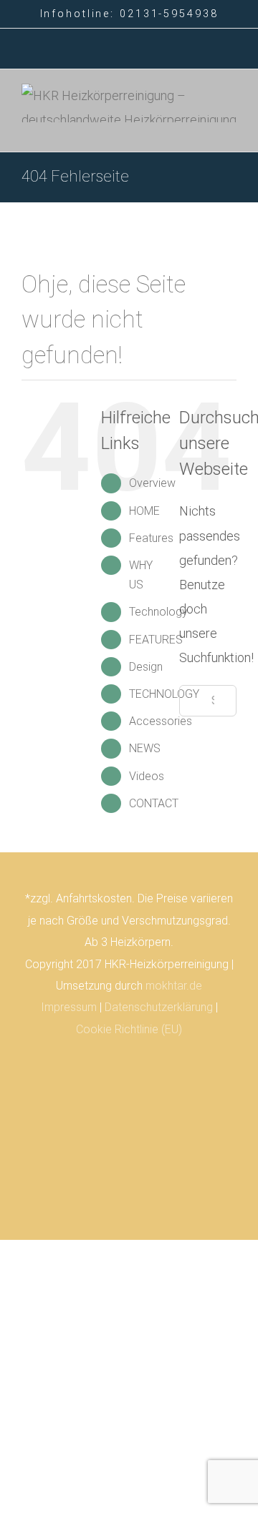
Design (146, 667)
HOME (144, 511)
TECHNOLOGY (164, 694)
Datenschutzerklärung (159, 1007)
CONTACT (153, 803)
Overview (152, 483)
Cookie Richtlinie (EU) (129, 1029)
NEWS (145, 748)
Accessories (160, 721)
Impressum (69, 1007)
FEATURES (156, 639)
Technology (158, 611)
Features (151, 538)
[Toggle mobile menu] (230, 129)
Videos (146, 776)
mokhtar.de (173, 985)
